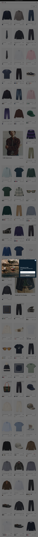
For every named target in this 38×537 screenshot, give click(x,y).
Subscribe (28, 275)
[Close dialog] (35, 260)
